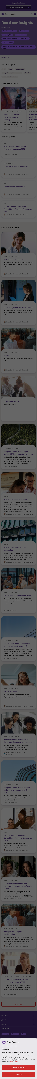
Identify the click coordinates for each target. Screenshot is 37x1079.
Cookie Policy (14, 1061)
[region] (18, 1058)
